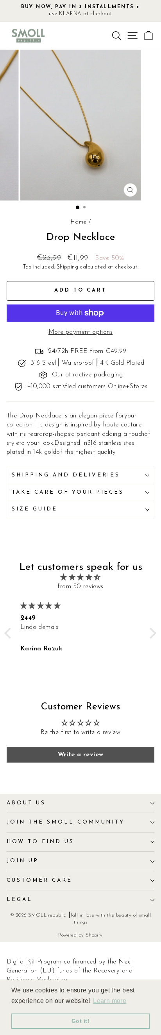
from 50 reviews (80, 587)
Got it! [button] (80, 1021)
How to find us (40, 841)
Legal (19, 899)
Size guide (34, 509)
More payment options (80, 332)
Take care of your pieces (68, 492)
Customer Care (39, 880)
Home (78, 222)
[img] (80, 577)
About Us (26, 803)
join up (23, 860)
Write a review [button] (81, 755)
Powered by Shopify (80, 935)
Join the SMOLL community (66, 822)
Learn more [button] (109, 1000)
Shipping (67, 267)
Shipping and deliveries (66, 475)
